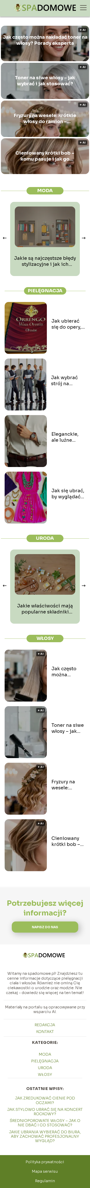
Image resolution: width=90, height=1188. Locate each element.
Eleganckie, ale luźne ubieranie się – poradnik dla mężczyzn (66, 437)
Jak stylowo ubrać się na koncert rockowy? (45, 1111)
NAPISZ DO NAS (45, 927)
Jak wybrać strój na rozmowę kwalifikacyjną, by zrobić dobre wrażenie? (68, 381)
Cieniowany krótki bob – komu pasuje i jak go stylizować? (44, 156)
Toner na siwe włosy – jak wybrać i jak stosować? (45, 81)
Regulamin (45, 1180)
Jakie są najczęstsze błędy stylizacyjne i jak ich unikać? (45, 261)
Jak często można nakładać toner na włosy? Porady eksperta (45, 40)
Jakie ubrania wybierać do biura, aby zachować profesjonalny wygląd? (45, 1136)
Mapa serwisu (45, 1171)
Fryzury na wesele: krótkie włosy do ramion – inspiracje (45, 119)
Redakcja (45, 1025)
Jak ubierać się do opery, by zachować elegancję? (66, 324)
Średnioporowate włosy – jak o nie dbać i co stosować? (45, 1123)
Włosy (45, 638)
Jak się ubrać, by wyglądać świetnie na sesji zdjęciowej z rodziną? (67, 494)
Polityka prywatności (45, 1161)
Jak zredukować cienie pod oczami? (45, 1100)
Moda (45, 191)
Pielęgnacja (45, 291)
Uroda (45, 538)
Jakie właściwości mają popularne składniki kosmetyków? (45, 609)
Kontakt (45, 1031)
